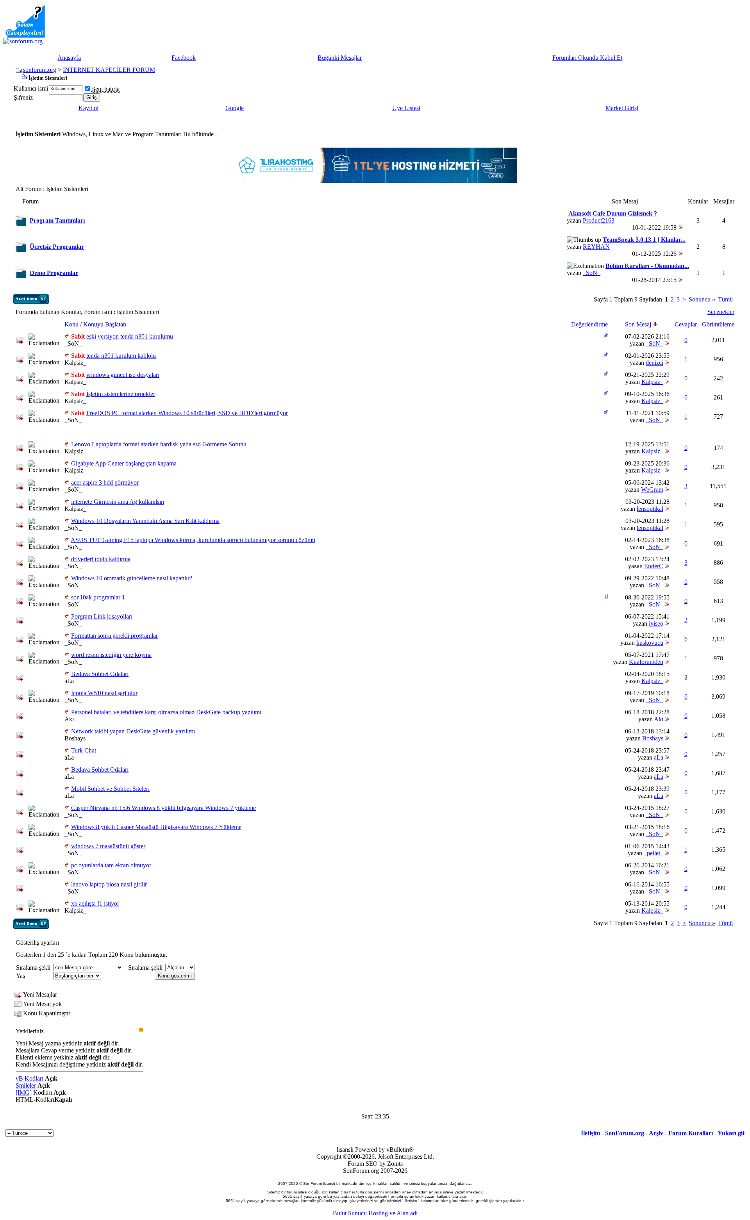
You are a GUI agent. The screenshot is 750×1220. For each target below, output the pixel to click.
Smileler (26, 1085)
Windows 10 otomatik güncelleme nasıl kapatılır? (131, 578)
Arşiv (656, 1133)
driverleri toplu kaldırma (100, 559)
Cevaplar (686, 324)
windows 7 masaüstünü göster (108, 846)
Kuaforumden (646, 661)
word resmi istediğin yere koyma (111, 654)
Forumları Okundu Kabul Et (587, 57)
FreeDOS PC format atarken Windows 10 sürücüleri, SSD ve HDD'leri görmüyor (187, 413)
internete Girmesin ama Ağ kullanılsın (117, 501)
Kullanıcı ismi (31, 88)
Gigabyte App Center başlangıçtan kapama (124, 463)
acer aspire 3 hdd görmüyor (105, 482)
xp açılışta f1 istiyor (95, 903)
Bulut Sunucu (350, 1213)
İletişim (590, 1133)
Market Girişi (621, 108)
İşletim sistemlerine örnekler (120, 394)
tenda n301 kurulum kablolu (121, 355)
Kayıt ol (88, 108)
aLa (69, 681)
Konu (71, 324)
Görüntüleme (718, 324)
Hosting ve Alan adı (393, 1213)
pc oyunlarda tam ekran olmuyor (111, 865)
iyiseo (656, 623)
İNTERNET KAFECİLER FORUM (109, 69)
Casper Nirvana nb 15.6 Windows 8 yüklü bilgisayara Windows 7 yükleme (163, 807)
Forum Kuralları (690, 1133)
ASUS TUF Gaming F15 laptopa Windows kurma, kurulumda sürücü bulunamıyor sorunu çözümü (193, 540)
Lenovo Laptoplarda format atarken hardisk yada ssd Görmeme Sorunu (158, 444)
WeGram (652, 489)
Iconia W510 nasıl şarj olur (104, 693)
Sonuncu (702, 299)
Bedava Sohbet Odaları (100, 674)
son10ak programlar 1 (98, 597)
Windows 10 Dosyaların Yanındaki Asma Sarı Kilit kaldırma (145, 520)
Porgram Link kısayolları (101, 616)
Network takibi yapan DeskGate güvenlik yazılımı (133, 731)
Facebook (183, 57)
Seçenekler (720, 312)
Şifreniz (23, 97)
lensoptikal (650, 508)
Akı (69, 719)
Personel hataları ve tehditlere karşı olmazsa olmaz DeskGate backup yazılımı (166, 712)
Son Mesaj (638, 324)
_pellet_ (653, 853)
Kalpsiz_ (75, 362)
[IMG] (24, 1092)
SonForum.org (624, 1133)
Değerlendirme (589, 324)
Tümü (725, 299)
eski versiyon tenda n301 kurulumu (129, 336)
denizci (654, 362)
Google (234, 108)
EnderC (653, 566)
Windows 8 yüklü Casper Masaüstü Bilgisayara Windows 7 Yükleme (156, 827)
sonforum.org (39, 69)
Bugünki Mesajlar (340, 57)
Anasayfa (69, 57)
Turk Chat (83, 750)
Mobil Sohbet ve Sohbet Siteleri (110, 788)
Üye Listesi (406, 108)
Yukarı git (731, 1133)
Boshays (75, 738)
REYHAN (596, 246)
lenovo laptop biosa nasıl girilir (109, 884)
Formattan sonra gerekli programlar (114, 635)
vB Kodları (29, 1078)
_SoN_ (591, 272)
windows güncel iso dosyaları (122, 374)
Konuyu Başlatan (104, 324)
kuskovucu (649, 642)
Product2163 (598, 220)
